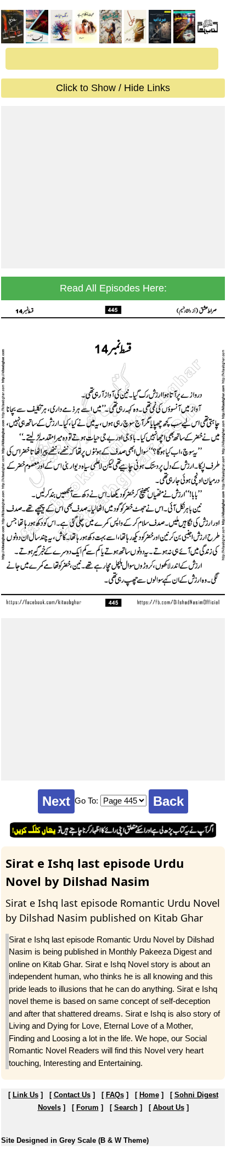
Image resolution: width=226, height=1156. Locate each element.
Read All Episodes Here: (113, 288)
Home (149, 1095)
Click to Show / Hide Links (113, 87)
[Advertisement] (113, 187)
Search (126, 1107)
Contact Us (72, 1095)
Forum (87, 1107)
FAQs (115, 1095)
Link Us (25, 1095)
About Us (168, 1107)
